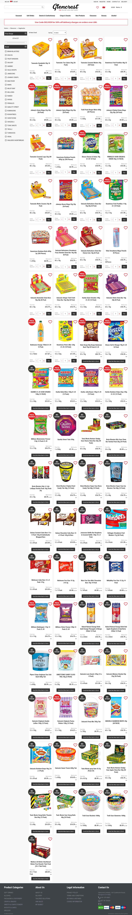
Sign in (96, 2)
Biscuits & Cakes (10, 907)
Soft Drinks (30, 16)
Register (102, 2)
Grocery (103, 16)
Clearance (93, 16)
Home (109, 2)
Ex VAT (16, 2)
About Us (38, 892)
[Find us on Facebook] (98, 904)
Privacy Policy (72, 892)
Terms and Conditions (75, 895)
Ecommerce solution (113, 913)
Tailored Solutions (42, 898)
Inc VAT (7, 2)
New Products (80, 16)
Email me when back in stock (91, 361)
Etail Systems (124, 913)
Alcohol (113, 16)
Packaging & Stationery (13, 898)
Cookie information (74, 901)
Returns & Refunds (74, 898)
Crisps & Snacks (65, 16)
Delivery (124, 2)
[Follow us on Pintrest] (100, 904)
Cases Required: (32, 78)
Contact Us (116, 2)
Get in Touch (105, 900)
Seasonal (19, 16)
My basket (39, 904)
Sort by (50, 32)
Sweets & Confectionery (47, 16)
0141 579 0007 (105, 897)
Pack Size (32, 71)
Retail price (49, 71)
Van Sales (39, 901)
